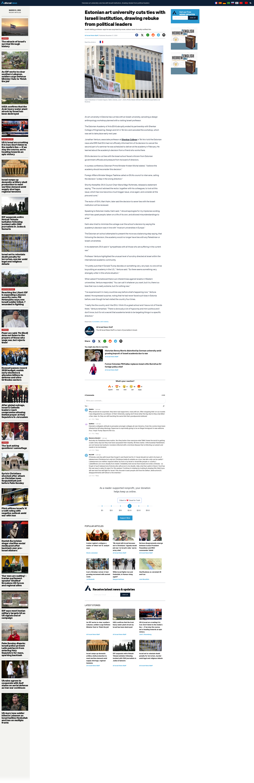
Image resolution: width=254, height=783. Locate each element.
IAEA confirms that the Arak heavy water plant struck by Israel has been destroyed (14, 110)
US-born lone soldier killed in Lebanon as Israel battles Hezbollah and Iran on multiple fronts (15, 718)
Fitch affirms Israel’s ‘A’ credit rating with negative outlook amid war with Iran (14, 512)
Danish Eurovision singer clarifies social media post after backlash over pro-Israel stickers (13, 545)
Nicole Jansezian (92, 553)
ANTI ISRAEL (104, 321)
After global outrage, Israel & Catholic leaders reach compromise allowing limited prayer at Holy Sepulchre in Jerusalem (15, 411)
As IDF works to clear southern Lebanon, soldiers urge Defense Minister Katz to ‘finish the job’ (14, 76)
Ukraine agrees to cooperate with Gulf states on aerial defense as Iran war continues (15, 684)
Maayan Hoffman (118, 579)
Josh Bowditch (144, 579)
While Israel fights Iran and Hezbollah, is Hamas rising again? (123, 574)
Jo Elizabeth (90, 579)
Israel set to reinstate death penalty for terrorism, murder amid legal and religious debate (14, 259)
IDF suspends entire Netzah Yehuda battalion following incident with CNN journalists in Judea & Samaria (14, 223)
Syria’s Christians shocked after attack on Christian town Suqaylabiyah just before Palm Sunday (13, 478)
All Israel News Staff (91, 35)
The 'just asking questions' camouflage (14, 447)
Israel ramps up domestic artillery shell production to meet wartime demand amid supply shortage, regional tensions (14, 185)
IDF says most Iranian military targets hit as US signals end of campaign (13, 614)
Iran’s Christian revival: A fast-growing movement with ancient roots (98, 574)
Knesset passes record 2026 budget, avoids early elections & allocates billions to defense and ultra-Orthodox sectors (14, 373)
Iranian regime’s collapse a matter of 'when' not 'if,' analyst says (97, 545)
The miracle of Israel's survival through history (14, 44)
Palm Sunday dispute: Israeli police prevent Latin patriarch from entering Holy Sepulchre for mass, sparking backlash (13, 649)
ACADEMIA (96, 321)
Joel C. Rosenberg (145, 634)
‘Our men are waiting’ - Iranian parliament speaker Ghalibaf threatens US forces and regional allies (14, 580)
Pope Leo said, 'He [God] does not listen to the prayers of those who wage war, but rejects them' (15, 337)
